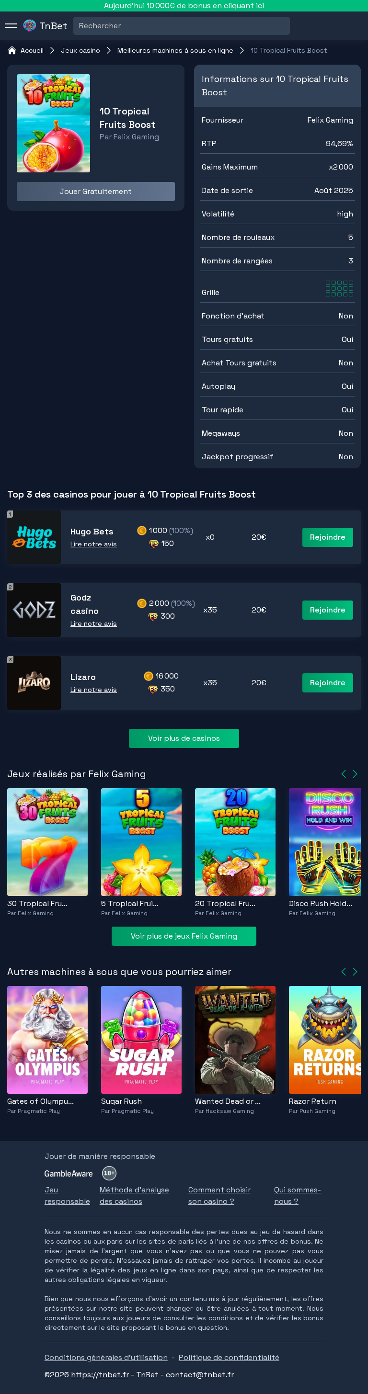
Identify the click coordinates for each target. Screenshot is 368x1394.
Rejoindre (327, 537)
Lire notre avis (93, 544)
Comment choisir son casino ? (219, 1195)
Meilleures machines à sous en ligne (175, 50)
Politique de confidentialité (229, 1357)
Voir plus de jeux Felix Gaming (184, 936)
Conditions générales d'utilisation (106, 1357)
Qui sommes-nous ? (297, 1195)
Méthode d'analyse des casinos (134, 1195)
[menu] (11, 26)
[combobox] (80, 26)
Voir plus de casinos (184, 738)
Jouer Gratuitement (95, 191)
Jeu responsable (67, 1195)
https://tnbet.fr (100, 1375)
